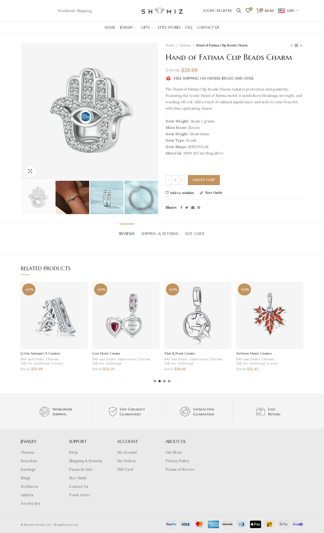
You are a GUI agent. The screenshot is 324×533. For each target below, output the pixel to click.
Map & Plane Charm (179, 353)
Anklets (27, 495)
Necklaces (29, 486)
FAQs (73, 452)
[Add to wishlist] (84, 289)
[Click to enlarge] (30, 171)
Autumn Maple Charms (254, 353)
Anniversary (127, 359)
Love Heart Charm (106, 353)
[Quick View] (84, 311)
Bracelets (29, 461)
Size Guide (213, 193)
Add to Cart (204, 180)
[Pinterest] (199, 207)
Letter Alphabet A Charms (40, 353)
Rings (25, 478)
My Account (127, 452)
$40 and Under (32, 359)
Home (170, 45)
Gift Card (125, 469)
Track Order (79, 495)
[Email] (193, 207)
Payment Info (81, 469)
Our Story (174, 452)
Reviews (126, 233)
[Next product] (301, 45)
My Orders (126, 461)
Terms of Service (180, 469)
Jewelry (57, 363)
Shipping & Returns (159, 233)
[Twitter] (187, 207)
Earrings (28, 469)
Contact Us (78, 486)
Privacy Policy (177, 461)
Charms (185, 45)
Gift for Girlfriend (35, 363)
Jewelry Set (30, 503)
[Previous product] (291, 45)
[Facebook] (181, 207)
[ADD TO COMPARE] (84, 300)
